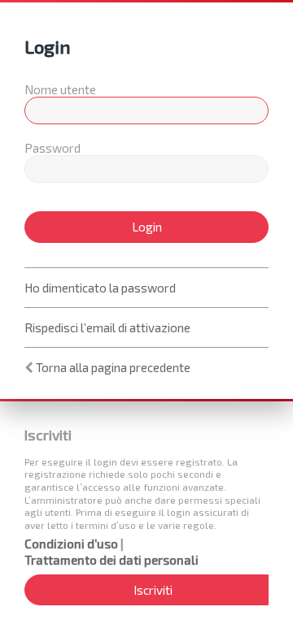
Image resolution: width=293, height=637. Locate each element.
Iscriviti (153, 590)
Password (52, 148)
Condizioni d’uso (71, 543)
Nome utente (60, 89)
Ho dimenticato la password (100, 287)
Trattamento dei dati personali (111, 559)
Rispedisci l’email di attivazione (107, 327)
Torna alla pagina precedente (113, 367)
